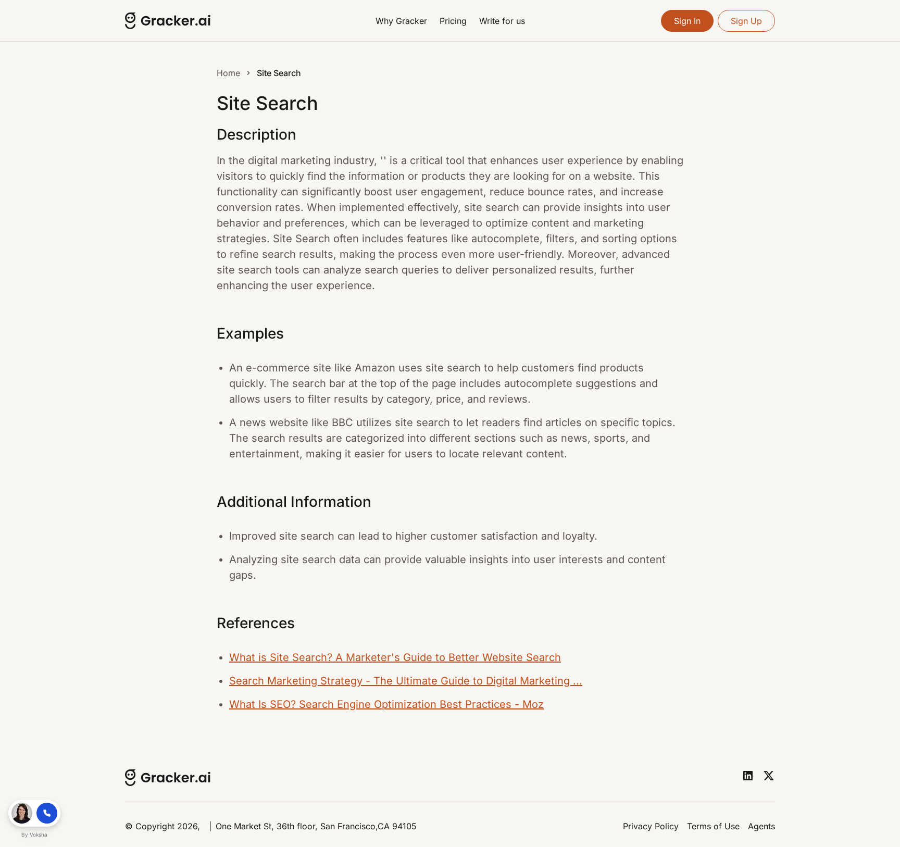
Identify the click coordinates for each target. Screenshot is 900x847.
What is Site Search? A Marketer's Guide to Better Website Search (395, 657)
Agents (761, 826)
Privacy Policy (651, 826)
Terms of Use (713, 826)
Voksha (38, 834)
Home (228, 73)
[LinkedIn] (748, 775)
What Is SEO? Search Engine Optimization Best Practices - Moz (386, 704)
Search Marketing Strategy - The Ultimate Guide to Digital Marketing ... (405, 681)
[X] (768, 775)
